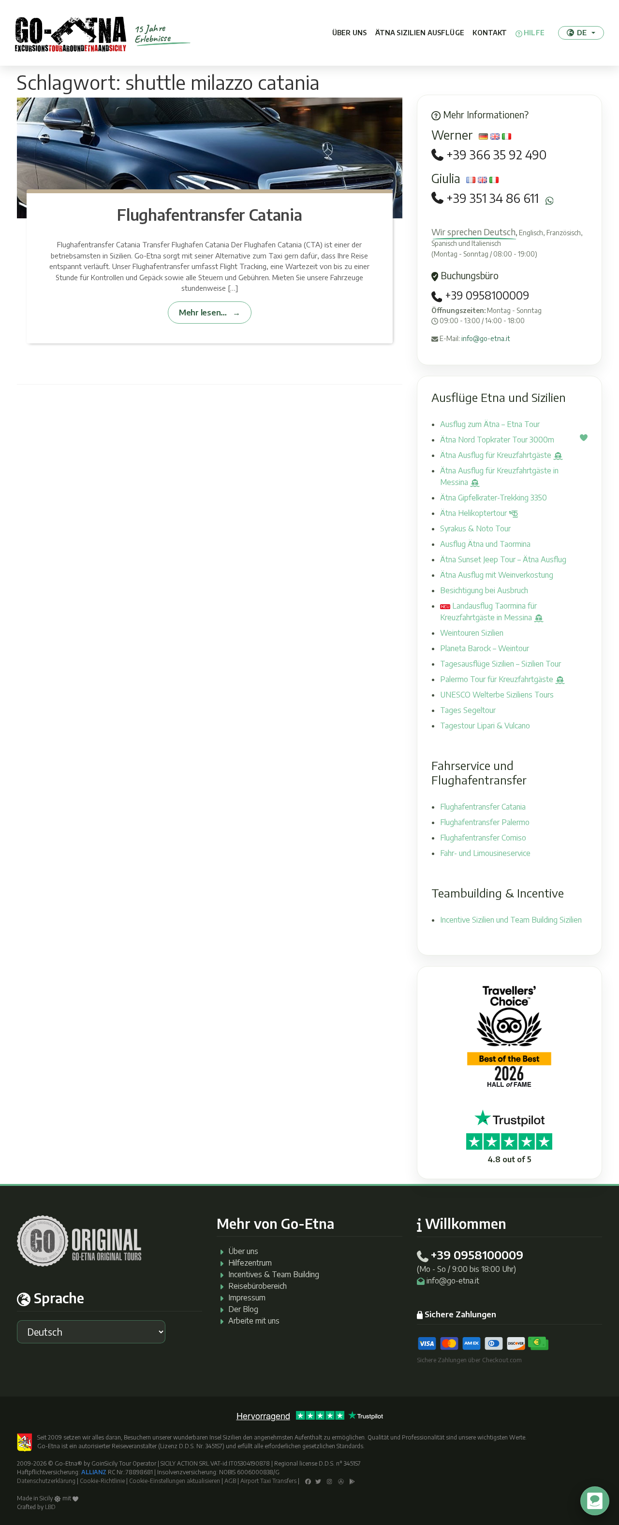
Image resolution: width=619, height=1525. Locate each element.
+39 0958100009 (485, 295)
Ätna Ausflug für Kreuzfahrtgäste (496, 455)
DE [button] (582, 32)
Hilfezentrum (250, 1263)
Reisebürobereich (257, 1286)
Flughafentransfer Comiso (483, 837)
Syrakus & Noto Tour (475, 528)
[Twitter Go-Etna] (318, 1480)
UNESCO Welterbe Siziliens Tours (497, 694)
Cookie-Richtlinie (102, 1480)
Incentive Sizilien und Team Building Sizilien (511, 920)
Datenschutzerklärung (46, 1480)
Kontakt (489, 33)
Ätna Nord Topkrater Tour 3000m (497, 439)
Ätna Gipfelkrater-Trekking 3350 (493, 497)
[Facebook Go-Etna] (308, 1480)
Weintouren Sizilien (471, 633)
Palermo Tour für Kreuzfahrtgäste (497, 679)
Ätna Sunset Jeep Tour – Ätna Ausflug (503, 559)
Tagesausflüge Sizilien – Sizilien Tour (500, 664)
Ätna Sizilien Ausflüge (419, 33)
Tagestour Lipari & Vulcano (485, 725)
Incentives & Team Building (273, 1274)
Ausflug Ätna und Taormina (485, 544)
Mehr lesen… (203, 312)
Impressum (246, 1297)
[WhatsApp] (549, 200)
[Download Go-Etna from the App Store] (341, 1480)
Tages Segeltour (468, 710)
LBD (50, 1507)
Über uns (349, 33)
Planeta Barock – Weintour (484, 648)
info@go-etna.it (485, 338)
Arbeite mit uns (254, 1320)
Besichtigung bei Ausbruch (484, 590)
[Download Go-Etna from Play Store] (352, 1480)
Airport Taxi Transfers (268, 1480)
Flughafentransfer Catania (209, 214)
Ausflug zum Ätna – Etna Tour (490, 424)
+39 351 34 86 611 (492, 198)
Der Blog (243, 1309)
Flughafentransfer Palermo (485, 822)
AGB (230, 1480)
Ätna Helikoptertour (474, 513)
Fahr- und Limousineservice (485, 853)
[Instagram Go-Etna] (329, 1480)
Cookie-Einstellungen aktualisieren (174, 1480)
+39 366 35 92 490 (496, 155)
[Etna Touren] (70, 32)
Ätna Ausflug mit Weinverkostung (496, 575)
